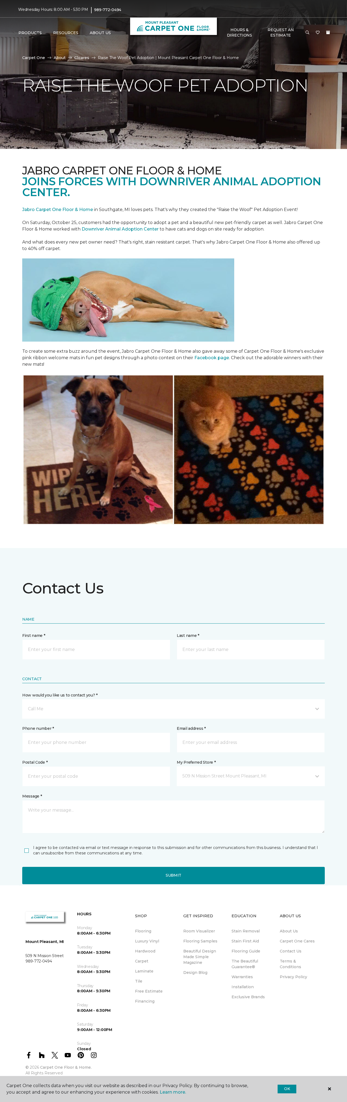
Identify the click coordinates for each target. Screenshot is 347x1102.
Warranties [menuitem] (242, 976)
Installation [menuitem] (243, 986)
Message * (32, 796)
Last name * (188, 635)
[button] (307, 33)
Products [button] (30, 32)
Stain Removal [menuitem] (246, 931)
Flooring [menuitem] (143, 931)
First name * (33, 635)
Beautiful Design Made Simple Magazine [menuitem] (199, 957)
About (60, 57)
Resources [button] (65, 32)
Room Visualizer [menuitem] (199, 931)
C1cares (81, 57)
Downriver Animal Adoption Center (121, 229)
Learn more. (173, 1092)
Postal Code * (34, 762)
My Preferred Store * (196, 762)
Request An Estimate (281, 32)
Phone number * (38, 728)
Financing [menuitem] (145, 1001)
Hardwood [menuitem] (145, 951)
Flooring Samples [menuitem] (200, 941)
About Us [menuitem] (289, 931)
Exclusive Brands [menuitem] (248, 996)
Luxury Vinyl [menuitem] (147, 941)
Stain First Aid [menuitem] (245, 941)
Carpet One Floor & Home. (66, 1067)
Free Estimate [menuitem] (149, 991)
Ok (287, 1088)
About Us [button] (100, 32)
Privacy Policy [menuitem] (293, 976)
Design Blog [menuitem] (195, 972)
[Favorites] (318, 33)
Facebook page (211, 357)
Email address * (191, 728)
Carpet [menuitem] (141, 961)
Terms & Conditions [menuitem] (290, 964)
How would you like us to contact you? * (60, 695)
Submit (173, 875)
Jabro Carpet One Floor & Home (57, 209)
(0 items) (328, 32)
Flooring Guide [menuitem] (246, 951)
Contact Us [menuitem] (290, 951)
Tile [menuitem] (138, 981)
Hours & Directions (239, 32)
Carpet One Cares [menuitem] (297, 941)
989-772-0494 (107, 9)
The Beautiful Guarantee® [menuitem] (245, 964)
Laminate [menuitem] (144, 971)
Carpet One (33, 57)
